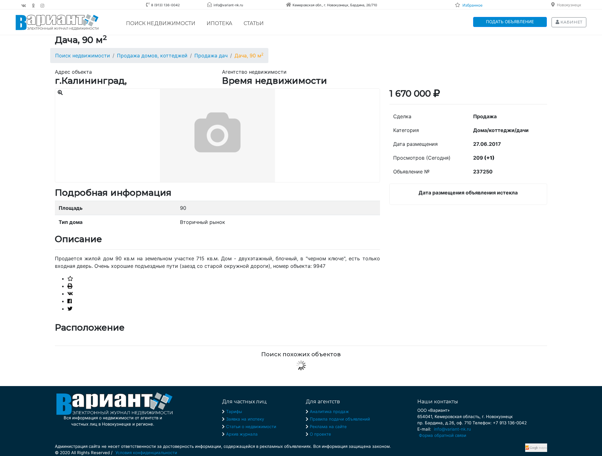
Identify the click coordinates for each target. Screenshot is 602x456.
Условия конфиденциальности (146, 452)
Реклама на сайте (328, 426)
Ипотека (219, 23)
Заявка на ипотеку (245, 419)
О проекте (320, 434)
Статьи (254, 23)
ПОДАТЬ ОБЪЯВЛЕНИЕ (510, 21)
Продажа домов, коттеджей (152, 55)
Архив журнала (242, 434)
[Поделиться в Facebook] (69, 301)
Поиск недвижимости (160, 23)
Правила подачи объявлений (340, 419)
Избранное (472, 5)
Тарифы (234, 411)
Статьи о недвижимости (251, 426)
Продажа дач (211, 55)
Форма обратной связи (442, 435)
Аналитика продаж (329, 411)
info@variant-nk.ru (452, 429)
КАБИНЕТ (570, 21)
